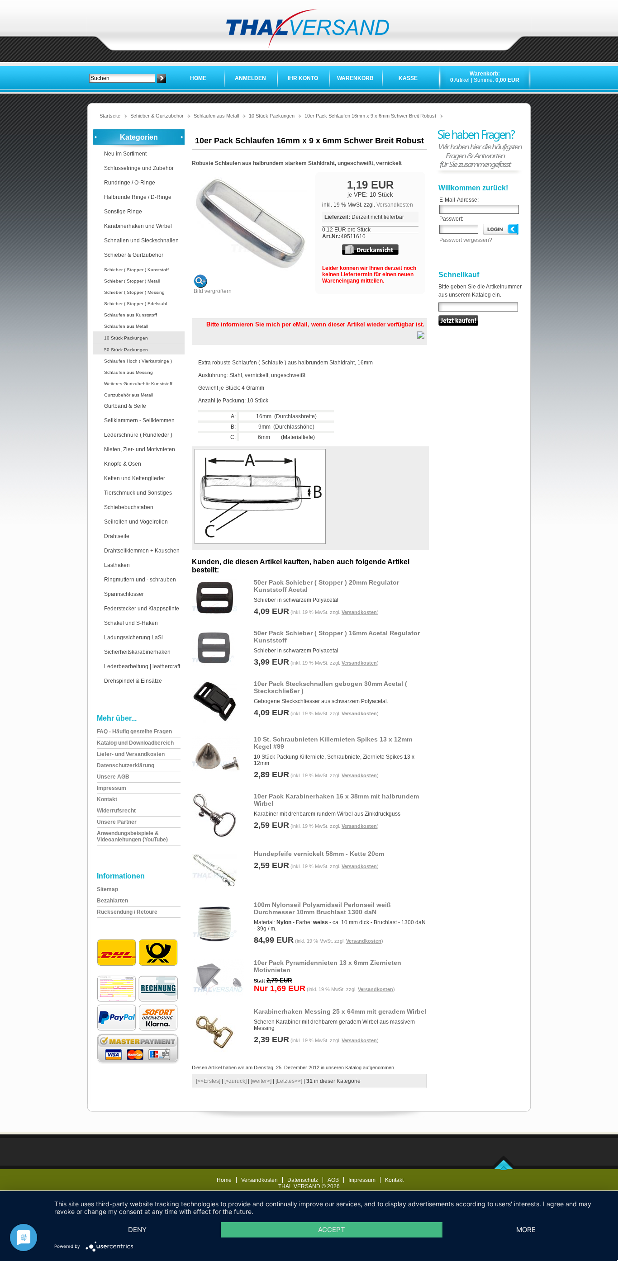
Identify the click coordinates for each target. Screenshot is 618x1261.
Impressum (362, 1180)
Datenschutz (302, 1180)
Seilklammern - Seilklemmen (139, 420)
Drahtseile (116, 536)
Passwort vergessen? (465, 240)
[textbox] (122, 78)
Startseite (110, 115)
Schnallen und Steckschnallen (141, 240)
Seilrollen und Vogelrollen (136, 522)
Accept (331, 1229)
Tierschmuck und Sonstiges (138, 493)
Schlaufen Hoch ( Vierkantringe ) (138, 361)
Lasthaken (117, 565)
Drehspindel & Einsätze (133, 681)
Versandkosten (394, 205)
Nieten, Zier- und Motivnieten (139, 449)
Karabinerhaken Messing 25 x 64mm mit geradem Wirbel (340, 1011)
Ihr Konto (303, 78)
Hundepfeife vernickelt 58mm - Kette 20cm (319, 853)
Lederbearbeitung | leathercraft (142, 666)
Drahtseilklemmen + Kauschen (142, 551)
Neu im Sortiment (125, 154)
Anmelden (250, 78)
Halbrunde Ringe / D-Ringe (137, 197)
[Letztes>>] (289, 1081)
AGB (333, 1180)
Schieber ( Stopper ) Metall (132, 281)
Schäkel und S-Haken (131, 623)
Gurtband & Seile (125, 406)
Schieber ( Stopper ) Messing (134, 292)
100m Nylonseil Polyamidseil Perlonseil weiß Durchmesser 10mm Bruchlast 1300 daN (322, 908)
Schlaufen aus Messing (128, 372)
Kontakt (394, 1180)
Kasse (408, 78)
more (526, 1229)
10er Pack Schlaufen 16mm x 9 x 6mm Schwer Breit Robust (370, 115)
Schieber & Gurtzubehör (157, 115)
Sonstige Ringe (123, 211)
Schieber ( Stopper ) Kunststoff (136, 269)
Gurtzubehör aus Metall (128, 394)
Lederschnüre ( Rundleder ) (138, 435)
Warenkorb (355, 78)
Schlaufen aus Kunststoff (130, 314)
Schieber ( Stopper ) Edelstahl (135, 303)
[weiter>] (261, 1081)
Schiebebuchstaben (128, 507)
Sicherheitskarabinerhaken (137, 652)
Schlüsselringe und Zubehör (139, 168)
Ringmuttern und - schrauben (140, 579)
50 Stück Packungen (126, 349)
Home (198, 78)
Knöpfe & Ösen (122, 464)
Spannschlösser (124, 594)
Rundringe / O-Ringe (129, 182)
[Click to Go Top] (504, 1168)
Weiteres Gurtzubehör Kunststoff (138, 383)
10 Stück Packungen (272, 115)
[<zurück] (235, 1081)
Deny (137, 1229)
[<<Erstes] (208, 1081)
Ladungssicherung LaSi (133, 637)
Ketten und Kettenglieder (134, 478)
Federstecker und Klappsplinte (141, 608)
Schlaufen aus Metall (216, 115)
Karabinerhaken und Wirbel (138, 226)
